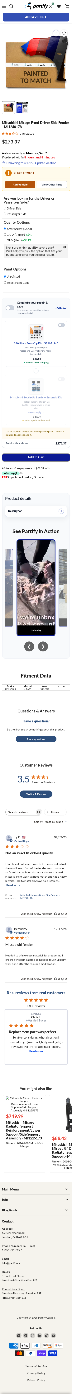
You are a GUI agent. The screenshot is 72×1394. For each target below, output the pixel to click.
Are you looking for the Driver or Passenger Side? (29, 200)
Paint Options (15, 269)
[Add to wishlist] (63, 33)
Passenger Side (16, 214)
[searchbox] (20, 812)
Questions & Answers (36, 711)
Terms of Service (36, 1366)
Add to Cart (36, 457)
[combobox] (50, 821)
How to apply (36, 412)
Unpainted (13, 276)
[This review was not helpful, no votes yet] (62, 913)
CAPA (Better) (19, 234)
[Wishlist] (58, 6)
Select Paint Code (17, 282)
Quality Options (17, 222)
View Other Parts (51, 184)
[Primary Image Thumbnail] (8, 107)
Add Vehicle (20, 184)
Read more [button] (36, 1051)
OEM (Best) (18, 240)
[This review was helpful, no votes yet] (55, 913)
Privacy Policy (36, 1373)
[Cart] (67, 6)
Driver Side (14, 208)
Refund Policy (36, 1380)
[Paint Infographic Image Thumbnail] (22, 107)
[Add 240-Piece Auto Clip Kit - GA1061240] (61, 325)
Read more (13, 885)
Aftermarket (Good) (19, 229)
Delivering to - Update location (31, 163)
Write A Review (36, 794)
